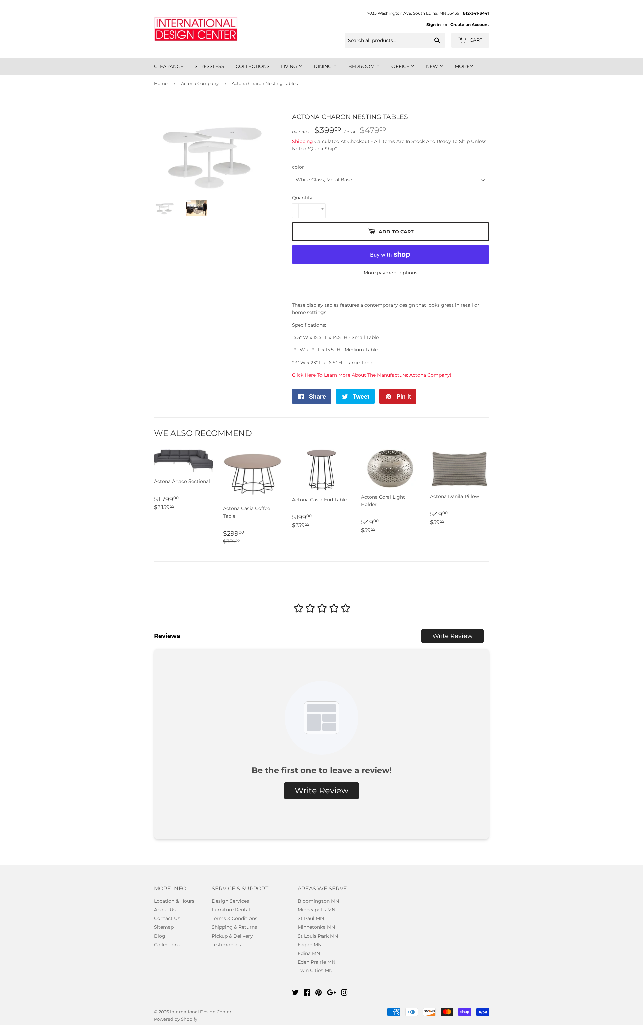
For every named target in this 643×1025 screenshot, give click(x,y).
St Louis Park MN (318, 936)
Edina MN (309, 953)
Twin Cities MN (315, 970)
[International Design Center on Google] (331, 993)
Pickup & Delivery (232, 936)
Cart (475, 40)
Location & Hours (174, 901)
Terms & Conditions (234, 918)
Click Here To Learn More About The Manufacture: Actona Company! (371, 375)
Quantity (302, 198)
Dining (323, 66)
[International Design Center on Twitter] (295, 993)
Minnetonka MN (316, 927)
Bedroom (362, 66)
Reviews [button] (167, 636)
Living (289, 66)
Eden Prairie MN (316, 962)
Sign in (433, 24)
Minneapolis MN (316, 910)
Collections (253, 66)
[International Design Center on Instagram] (344, 993)
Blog (159, 936)
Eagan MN (310, 945)
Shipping (302, 141)
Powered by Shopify (175, 1019)
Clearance (168, 66)
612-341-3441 (476, 13)
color (298, 167)
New (432, 66)
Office (401, 66)
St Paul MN (311, 918)
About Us (165, 910)
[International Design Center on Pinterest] (318, 993)
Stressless (209, 66)
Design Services (230, 901)
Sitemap (164, 927)
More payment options (390, 273)
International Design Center (200, 1011)
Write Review (452, 636)
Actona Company (200, 83)
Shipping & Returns (234, 927)
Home (161, 83)
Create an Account (469, 24)
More (462, 66)
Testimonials (226, 945)
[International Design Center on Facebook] (306, 993)
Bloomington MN (318, 901)
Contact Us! (168, 918)
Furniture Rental (231, 910)
